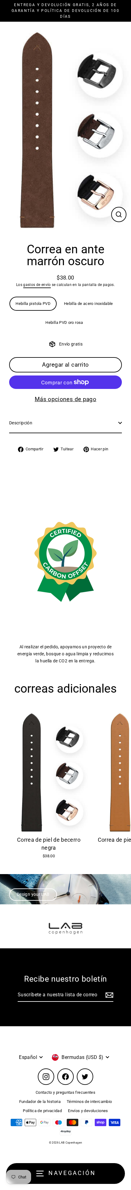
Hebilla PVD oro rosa (64, 322)
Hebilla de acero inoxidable (88, 303)
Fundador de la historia (40, 1101)
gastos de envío (37, 285)
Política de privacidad (42, 1110)
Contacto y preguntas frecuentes (65, 1092)
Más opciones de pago (65, 399)
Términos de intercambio (89, 1101)
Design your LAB (33, 894)
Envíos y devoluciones (88, 1110)
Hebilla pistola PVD (33, 303)
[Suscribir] (108, 995)
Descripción (20, 423)
